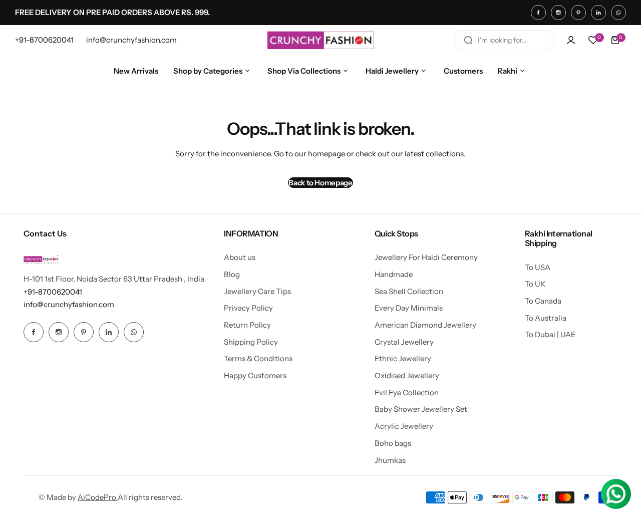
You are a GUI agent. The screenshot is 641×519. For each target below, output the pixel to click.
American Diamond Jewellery (425, 325)
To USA (537, 267)
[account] (571, 40)
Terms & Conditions (258, 358)
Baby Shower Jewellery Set (421, 409)
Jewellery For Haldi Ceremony (426, 257)
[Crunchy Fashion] (320, 40)
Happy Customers (255, 375)
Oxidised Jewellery (407, 375)
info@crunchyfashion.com (69, 304)
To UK (535, 284)
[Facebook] (538, 12)
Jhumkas (390, 460)
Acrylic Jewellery (404, 426)
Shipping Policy (251, 342)
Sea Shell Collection (409, 291)
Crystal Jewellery (404, 342)
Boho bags (393, 443)
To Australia (545, 318)
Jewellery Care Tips (257, 291)
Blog (232, 274)
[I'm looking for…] (468, 40)
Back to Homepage (320, 182)
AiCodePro (98, 497)
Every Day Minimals (409, 308)
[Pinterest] (578, 12)
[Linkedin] (598, 12)
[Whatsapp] (618, 12)
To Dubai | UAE (550, 334)
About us (239, 257)
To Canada (543, 301)
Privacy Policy (248, 308)
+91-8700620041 (53, 292)
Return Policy (247, 325)
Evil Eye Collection (407, 392)
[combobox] (505, 40)
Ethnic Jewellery (403, 358)
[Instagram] (558, 12)
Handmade (394, 274)
